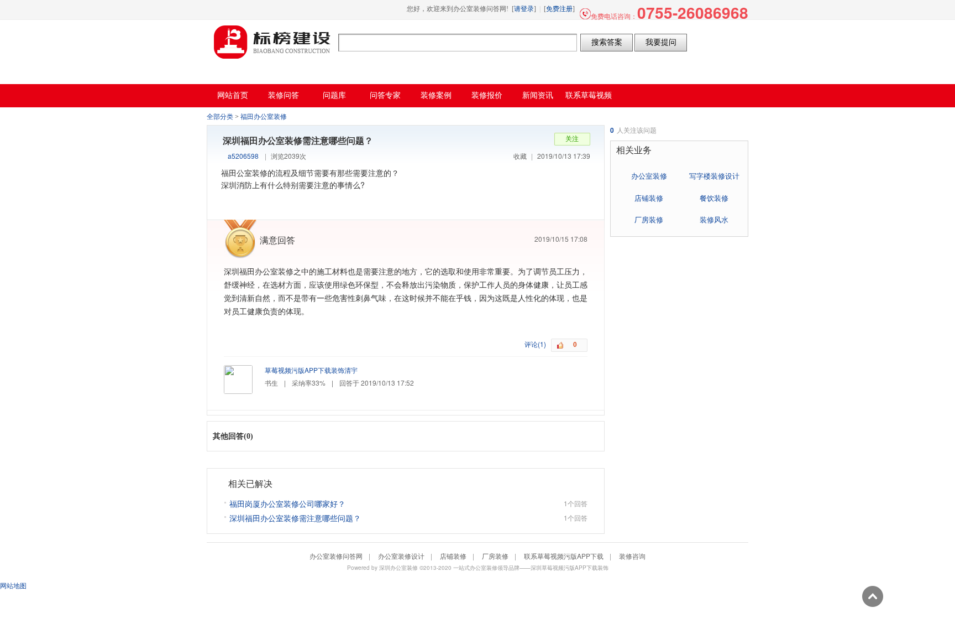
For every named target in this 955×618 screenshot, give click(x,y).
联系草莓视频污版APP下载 (564, 555)
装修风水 (714, 219)
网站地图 (13, 585)
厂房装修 (648, 219)
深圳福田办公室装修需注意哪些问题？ (295, 517)
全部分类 (220, 117)
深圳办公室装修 (398, 568)
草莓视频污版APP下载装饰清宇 (311, 370)
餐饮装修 (714, 198)
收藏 (520, 155)
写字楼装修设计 (714, 175)
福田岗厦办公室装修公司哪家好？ (287, 503)
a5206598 (243, 155)
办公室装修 (649, 175)
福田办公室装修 (263, 117)
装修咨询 (632, 555)
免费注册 (559, 9)
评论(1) (535, 344)
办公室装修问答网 (272, 42)
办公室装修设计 (401, 555)
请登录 (524, 9)
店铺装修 (648, 198)
